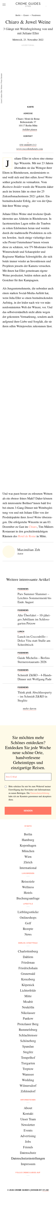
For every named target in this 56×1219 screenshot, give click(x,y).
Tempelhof (28, 1057)
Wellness (28, 887)
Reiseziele (28, 881)
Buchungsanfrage (28, 898)
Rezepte (28, 928)
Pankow (28, 1018)
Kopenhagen (28, 845)
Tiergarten (28, 1063)
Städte (28, 826)
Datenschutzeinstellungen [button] (28, 1158)
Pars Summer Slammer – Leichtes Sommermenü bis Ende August (34, 598)
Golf (28, 923)
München (28, 851)
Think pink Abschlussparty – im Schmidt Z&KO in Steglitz (35, 696)
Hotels (28, 892)
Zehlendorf (28, 1091)
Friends (28, 1147)
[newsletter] (40, 1181)
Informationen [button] (27, 1100)
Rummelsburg (28, 1029)
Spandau (28, 1046)
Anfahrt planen (29, 129)
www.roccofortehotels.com (29, 148)
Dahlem (28, 957)
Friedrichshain (28, 968)
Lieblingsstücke (28, 912)
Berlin (28, 834)
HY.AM (45, 1190)
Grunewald (28, 973)
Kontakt (28, 1113)
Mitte (28, 996)
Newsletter (28, 1124)
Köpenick (28, 985)
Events (28, 1130)
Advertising (28, 1136)
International (28, 868)
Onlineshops (28, 917)
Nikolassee (28, 1013)
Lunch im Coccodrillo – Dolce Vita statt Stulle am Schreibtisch (34, 640)
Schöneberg (28, 1041)
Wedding (28, 1080)
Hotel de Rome (27, 536)
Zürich (28, 862)
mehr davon (29, 708)
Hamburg (28, 840)
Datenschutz (28, 1152)
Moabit (28, 1001)
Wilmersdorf (28, 1085)
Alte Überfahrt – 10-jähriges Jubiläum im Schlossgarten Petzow (34, 619)
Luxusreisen (28, 873)
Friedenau (28, 962)
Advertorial (28, 45)
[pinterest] (32, 1181)
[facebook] (16, 1181)
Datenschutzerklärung (39, 793)
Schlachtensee (28, 1035)
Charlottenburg (28, 951)
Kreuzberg (28, 979)
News (28, 934)
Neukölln (28, 1007)
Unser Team (28, 1119)
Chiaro (33, 527)
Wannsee (28, 1074)
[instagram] (24, 1181)
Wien (28, 856)
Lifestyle (28, 904)
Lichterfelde (28, 990)
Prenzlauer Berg (28, 1024)
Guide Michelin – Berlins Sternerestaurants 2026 (34, 660)
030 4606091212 (28, 144)
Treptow (28, 1069)
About (28, 1108)
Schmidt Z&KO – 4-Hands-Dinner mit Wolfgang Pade (35, 677)
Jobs (28, 1141)
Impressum (28, 1164)
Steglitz (28, 1052)
